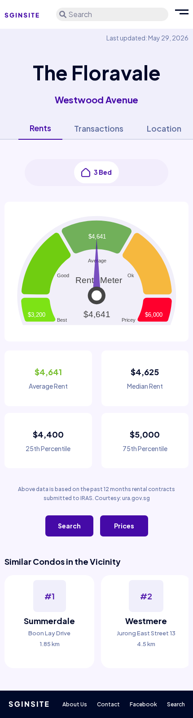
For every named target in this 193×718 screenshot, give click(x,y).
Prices (124, 526)
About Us (74, 704)
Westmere (146, 621)
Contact (108, 704)
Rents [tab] (40, 128)
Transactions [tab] (98, 128)
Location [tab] (164, 128)
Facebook (143, 704)
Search (69, 526)
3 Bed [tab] (103, 172)
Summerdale (49, 621)
